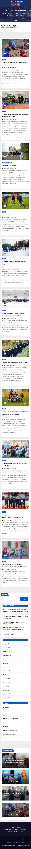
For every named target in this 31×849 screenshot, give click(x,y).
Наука (4, 722)
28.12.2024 (6, 318)
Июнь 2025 (6, 659)
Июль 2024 (6, 686)
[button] (28, 20)
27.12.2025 (7, 781)
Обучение (5, 726)
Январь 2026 (6, 644)
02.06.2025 (6, 217)
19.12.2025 (7, 798)
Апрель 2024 (6, 690)
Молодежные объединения (10, 718)
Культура (5, 715)
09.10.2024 (6, 365)
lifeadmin (13, 67)
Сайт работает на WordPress (8, 838)
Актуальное (6, 707)
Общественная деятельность (11, 730)
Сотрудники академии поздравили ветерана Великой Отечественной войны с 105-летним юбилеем (15, 611)
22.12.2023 (6, 520)
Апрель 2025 (6, 667)
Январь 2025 (6, 674)
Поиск (4, 594)
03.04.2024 (6, 468)
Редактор (14, 365)
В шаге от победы (6, 214)
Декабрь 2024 (6, 678)
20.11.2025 (6, 119)
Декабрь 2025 (6, 647)
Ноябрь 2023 (6, 697)
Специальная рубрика (9, 734)
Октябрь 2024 (6, 682)
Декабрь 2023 (6, 694)
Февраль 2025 (6, 671)
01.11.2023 (6, 569)
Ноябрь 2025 (6, 651)
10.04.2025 (6, 266)
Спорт (4, 59)
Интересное (5, 162)
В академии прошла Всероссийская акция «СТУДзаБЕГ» (15, 362)
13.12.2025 (6, 67)
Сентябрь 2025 (7, 655)
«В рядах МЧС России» (15, 10)
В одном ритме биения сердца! (9, 165)
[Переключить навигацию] (16, 20)
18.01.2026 (7, 765)
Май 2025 (5, 663)
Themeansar (26, 838)
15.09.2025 (6, 168)
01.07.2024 (6, 417)
